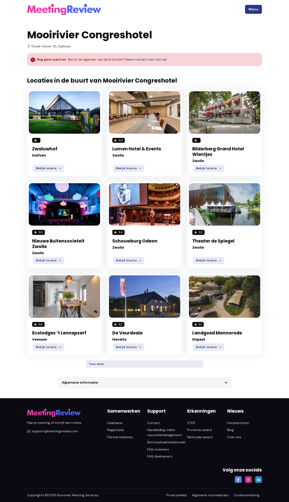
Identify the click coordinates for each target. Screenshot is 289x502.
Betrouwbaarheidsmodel (166, 442)
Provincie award (199, 430)
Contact (153, 423)
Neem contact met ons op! (146, 59)
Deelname (114, 423)
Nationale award (199, 437)
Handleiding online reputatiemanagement (164, 432)
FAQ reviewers (158, 449)
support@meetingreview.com (55, 431)
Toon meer (96, 364)
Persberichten (238, 423)
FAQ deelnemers (159, 456)
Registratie (115, 430)
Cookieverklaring (246, 495)
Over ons (234, 437)
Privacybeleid (176, 495)
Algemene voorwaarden (210, 495)
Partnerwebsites (120, 437)
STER (191, 423)
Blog (230, 430)
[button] (253, 9)
